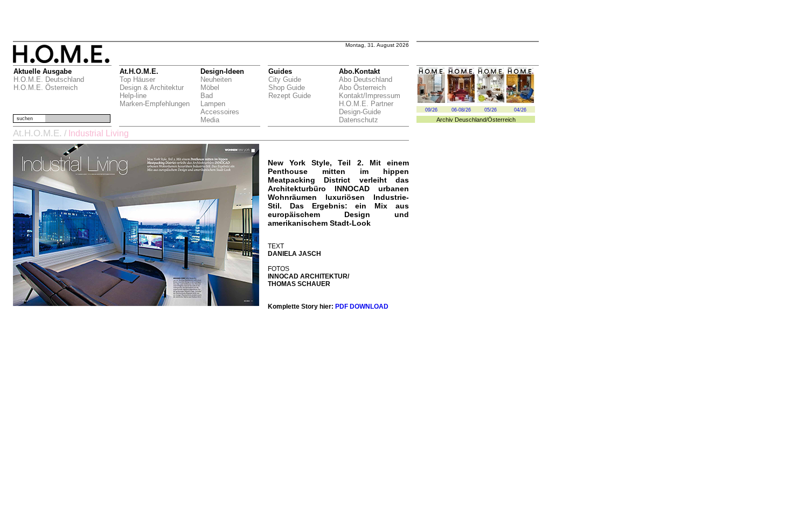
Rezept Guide (289, 96)
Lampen (212, 104)
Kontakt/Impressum (369, 96)
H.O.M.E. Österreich (45, 87)
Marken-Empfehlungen (155, 104)
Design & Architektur (152, 87)
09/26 (431, 110)
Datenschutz (358, 120)
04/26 (520, 110)
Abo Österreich (362, 87)
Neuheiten (216, 79)
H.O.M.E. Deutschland (48, 79)
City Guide (284, 79)
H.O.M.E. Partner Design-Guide (366, 108)
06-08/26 (461, 110)
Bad (206, 96)
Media (209, 120)
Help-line (133, 96)
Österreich (502, 119)
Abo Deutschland (365, 79)
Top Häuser (137, 79)
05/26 (490, 110)
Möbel (209, 87)
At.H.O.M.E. (37, 133)
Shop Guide (286, 87)
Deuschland (470, 119)
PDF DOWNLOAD (361, 306)
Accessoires (219, 112)
